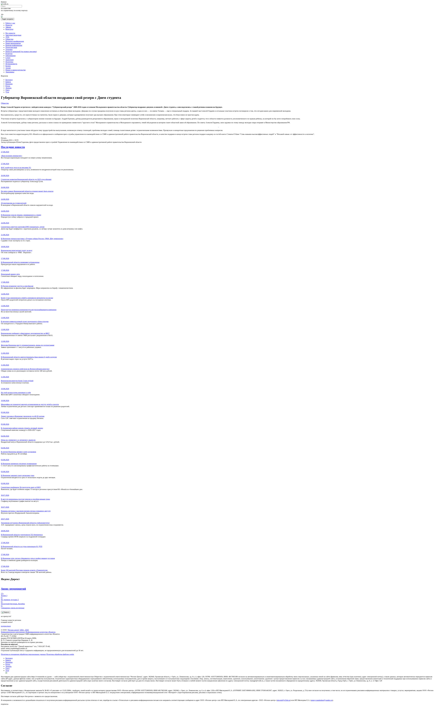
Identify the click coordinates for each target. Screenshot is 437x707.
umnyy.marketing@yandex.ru (321, 700)
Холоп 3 (4, 595)
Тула (7, 92)
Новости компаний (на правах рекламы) (21, 51)
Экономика (9, 72)
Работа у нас (10, 23)
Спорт (7, 58)
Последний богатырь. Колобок (13, 603)
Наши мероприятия (13, 43)
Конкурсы (9, 29)
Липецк (8, 88)
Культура (8, 54)
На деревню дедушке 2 (10, 599)
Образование (10, 56)
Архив (8, 68)
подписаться (6, 626)
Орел (7, 90)
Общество (9, 39)
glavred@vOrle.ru (283, 700)
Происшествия (11, 47)
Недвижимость (11, 64)
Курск (7, 86)
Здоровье (9, 49)
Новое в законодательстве (15, 70)
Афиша (8, 27)
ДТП (7, 37)
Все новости (10, 33)
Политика (9, 62)
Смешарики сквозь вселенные (12, 607)
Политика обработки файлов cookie (60, 654)
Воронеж (9, 84)
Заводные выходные (13, 35)
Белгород (9, 80)
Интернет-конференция (14, 41)
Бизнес (8, 66)
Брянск (8, 82)
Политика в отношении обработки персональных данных (23, 654)
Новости (8, 25)
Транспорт (9, 60)
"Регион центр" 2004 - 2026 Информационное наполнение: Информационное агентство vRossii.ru (28, 631)
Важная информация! (13, 45)
